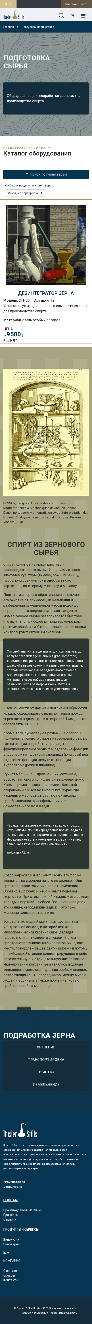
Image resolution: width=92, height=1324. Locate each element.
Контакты (10, 1280)
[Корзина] (72, 15)
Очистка (46, 1072)
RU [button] (6, 4)
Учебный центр (76, 4)
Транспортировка (46, 1060)
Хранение (46, 1047)
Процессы (11, 1215)
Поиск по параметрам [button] (48, 174)
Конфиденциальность (63, 1313)
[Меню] (83, 15)
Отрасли (9, 1219)
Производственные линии (22, 1210)
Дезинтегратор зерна (46, 293)
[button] (61, 15)
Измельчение (46, 1085)
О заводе (10, 1271)
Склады (9, 1275)
